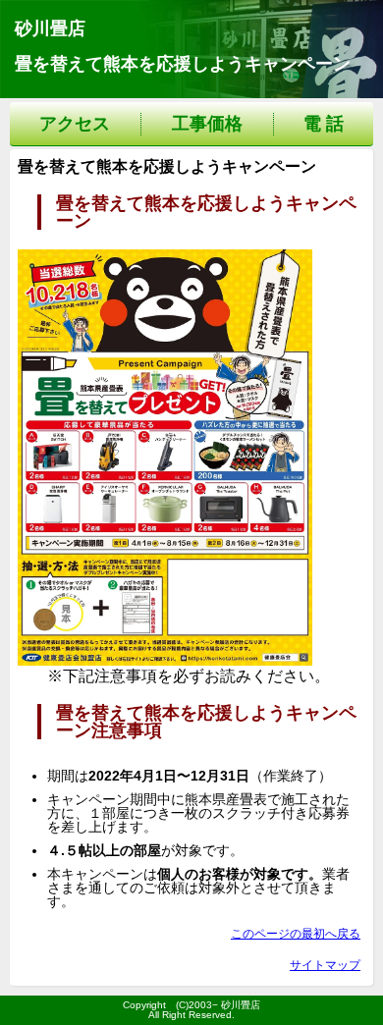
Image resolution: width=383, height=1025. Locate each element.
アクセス (74, 124)
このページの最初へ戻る (295, 934)
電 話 (323, 124)
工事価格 (207, 124)
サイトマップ (325, 965)
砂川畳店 (50, 28)
